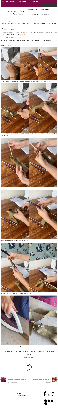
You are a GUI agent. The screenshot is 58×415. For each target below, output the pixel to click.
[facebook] (45, 400)
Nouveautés (40, 14)
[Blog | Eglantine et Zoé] (15, 11)
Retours (5, 396)
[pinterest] (48, 400)
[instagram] (52, 400)
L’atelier (33, 394)
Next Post (42, 380)
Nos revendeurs (7, 402)
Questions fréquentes (8, 392)
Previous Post (16, 380)
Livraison (5, 394)
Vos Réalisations (32, 14)
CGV (5, 398)
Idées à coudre (31, 9)
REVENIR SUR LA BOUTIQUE (49, 5)
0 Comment (16, 21)
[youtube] (45, 403)
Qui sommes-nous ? (35, 392)
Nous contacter (7, 400)
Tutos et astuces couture (42, 9)
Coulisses (46, 14)
